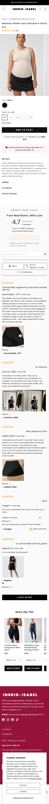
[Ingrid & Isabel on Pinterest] (12, 720)
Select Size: (8, 112)
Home (4, 19)
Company (7, 734)
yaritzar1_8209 (9, 371)
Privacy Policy (36, 778)
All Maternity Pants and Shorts (22, 19)
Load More (24, 597)
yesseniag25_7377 (11, 294)
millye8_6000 (8, 436)
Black (4, 105)
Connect (6, 729)
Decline (23, 791)
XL (31, 117)
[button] (12, 237)
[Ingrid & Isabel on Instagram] (8, 720)
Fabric (5, 182)
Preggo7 (6, 505)
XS (5, 117)
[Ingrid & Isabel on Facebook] (3, 720)
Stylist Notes (9, 194)
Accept (23, 785)
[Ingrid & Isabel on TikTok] (17, 720)
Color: (7, 100)
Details (6, 159)
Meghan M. (7, 548)
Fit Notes (7, 188)
